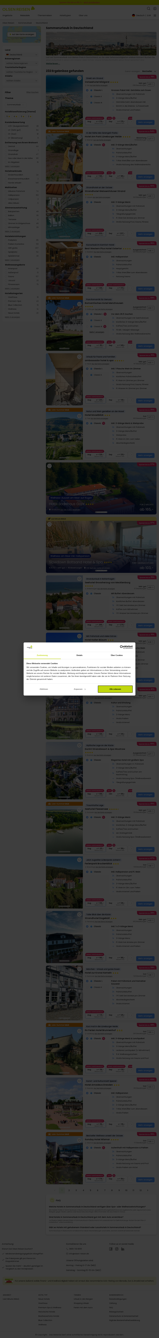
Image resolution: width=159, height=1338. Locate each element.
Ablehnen (44, 689)
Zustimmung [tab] (42, 655)
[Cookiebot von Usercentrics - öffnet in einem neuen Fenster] (122, 647)
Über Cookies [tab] (117, 655)
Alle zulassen (115, 689)
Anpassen (78, 689)
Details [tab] (80, 655)
